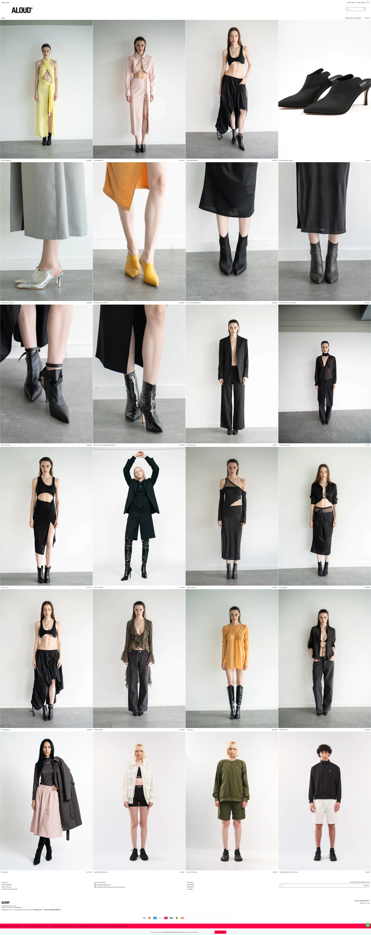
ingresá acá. (38, 909)
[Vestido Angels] (232, 516)
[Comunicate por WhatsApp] (368, 925)
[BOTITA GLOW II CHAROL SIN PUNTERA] (139, 374)
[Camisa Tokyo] (324, 658)
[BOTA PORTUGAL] (46, 374)
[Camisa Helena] (139, 658)
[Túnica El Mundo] (324, 374)
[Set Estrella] (324, 516)
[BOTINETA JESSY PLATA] (46, 231)
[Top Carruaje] (46, 658)
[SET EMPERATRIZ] (139, 89)
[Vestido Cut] (46, 516)
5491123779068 (100, 882)
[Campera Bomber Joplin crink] (324, 801)
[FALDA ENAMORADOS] (232, 89)
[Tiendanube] (362, 901)
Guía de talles (6, 887)
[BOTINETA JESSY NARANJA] (139, 231)
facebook (190, 887)
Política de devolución (9, 889)
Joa (369, 903)
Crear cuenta (351, 2)
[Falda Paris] (46, 801)
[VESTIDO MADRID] (46, 89)
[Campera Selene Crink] (139, 801)
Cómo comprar (6, 884)
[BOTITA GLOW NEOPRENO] (232, 231)
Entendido (220, 932)
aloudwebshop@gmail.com (103, 885)
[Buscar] (364, 9)
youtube (190, 889)
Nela (366, 903)
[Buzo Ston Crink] (232, 801)
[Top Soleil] (232, 658)
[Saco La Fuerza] (139, 516)
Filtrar (366, 18)
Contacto (4, 882)
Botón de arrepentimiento (52, 909)
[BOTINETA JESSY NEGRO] (324, 89)
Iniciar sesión (361, 2)
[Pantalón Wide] (232, 374)
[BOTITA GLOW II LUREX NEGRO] (324, 231)
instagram (190, 884)
